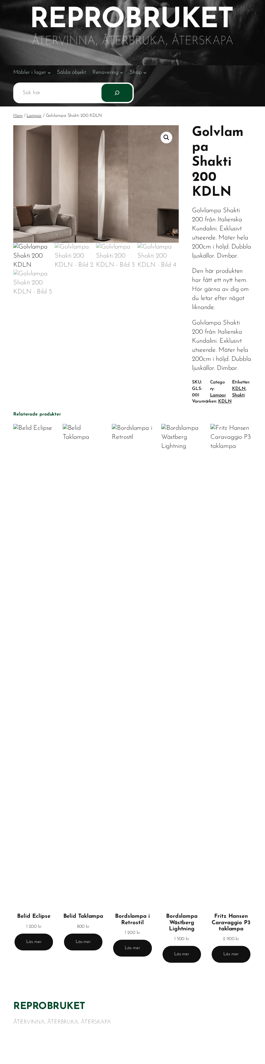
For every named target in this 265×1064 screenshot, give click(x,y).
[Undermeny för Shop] (144, 72)
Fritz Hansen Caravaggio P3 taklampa (231, 922)
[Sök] (116, 93)
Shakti (238, 395)
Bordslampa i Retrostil (132, 919)
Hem (18, 115)
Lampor (33, 115)
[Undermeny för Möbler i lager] (49, 72)
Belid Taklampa (83, 916)
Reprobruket (49, 1006)
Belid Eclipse (33, 916)
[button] (166, 137)
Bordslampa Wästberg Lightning (181, 922)
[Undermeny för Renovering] (121, 72)
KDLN (239, 388)
